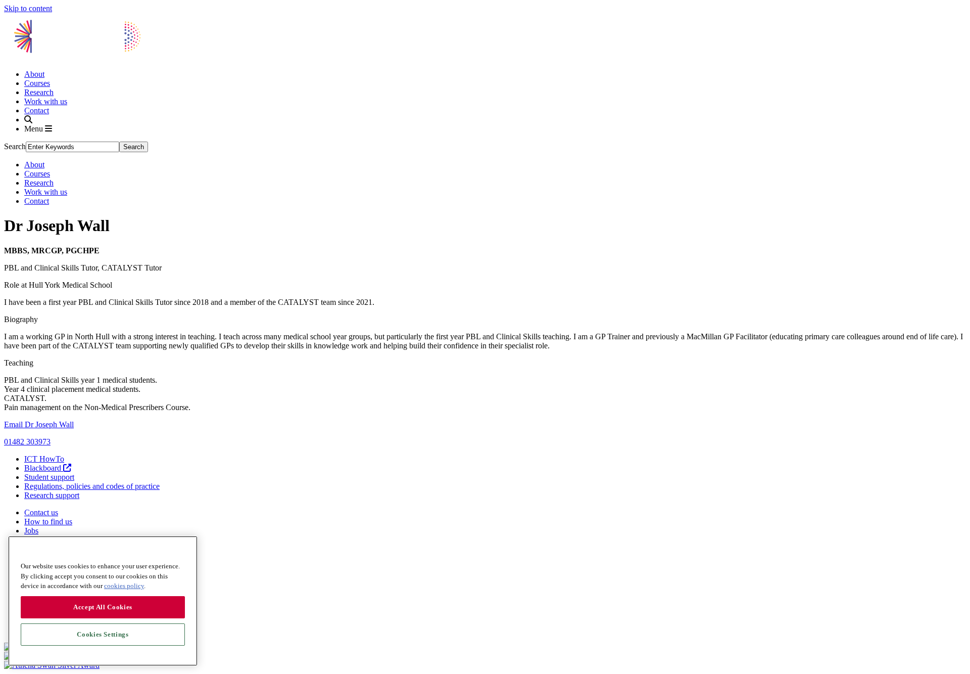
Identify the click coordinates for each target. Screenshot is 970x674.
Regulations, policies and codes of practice (92, 486)
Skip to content (28, 8)
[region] (103, 601)
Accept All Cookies (102, 607)
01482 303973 (27, 441)
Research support (51, 495)
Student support (49, 477)
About (34, 74)
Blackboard (43, 468)
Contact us (41, 512)
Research (39, 92)
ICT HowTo (44, 459)
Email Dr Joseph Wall (39, 424)
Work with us (45, 101)
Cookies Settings (103, 634)
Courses (37, 83)
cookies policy (124, 586)
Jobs (31, 530)
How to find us (48, 521)
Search (15, 146)
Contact (36, 110)
